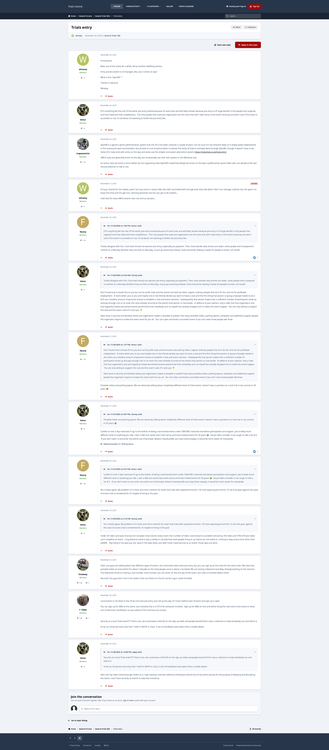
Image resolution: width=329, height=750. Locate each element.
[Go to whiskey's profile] (72, 35)
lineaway (83, 574)
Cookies (98, 745)
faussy (83, 231)
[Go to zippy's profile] (83, 600)
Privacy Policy (75, 745)
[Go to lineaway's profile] (83, 565)
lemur (83, 119)
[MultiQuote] (101, 96)
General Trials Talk (112, 35)
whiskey (78, 35)
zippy (84, 609)
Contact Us (87, 745)
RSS (107, 745)
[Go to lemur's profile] (83, 110)
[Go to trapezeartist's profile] (83, 144)
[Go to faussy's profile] (83, 222)
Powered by (248, 745)
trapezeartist (83, 153)
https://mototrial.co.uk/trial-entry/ (211, 152)
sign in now (128, 700)
